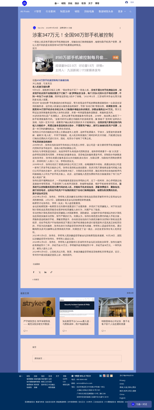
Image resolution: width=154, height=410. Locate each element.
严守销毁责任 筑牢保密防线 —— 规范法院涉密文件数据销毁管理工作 (37, 323)
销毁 (77, 11)
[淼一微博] (104, 376)
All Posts (24, 11)
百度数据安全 (30, 402)
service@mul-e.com (84, 383)
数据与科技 (40, 402)
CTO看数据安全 (110, 402)
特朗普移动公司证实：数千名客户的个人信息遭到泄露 (116, 322)
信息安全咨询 (50, 402)
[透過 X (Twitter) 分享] (39, 272)
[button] (130, 11)
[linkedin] (100, 376)
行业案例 (50, 11)
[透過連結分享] (51, 272)
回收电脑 (89, 11)
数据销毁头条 (106, 11)
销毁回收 (120, 402)
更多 (120, 11)
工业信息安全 (98, 402)
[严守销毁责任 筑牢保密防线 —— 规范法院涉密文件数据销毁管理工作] (38, 307)
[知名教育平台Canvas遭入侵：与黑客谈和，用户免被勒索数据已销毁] (77, 307)
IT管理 (37, 11)
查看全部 (130, 293)
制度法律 (65, 11)
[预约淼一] (111, 376)
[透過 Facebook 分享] (33, 272)
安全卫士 (81, 402)
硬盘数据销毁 (61, 402)
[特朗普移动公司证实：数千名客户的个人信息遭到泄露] (116, 307)
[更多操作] (120, 27)
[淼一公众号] (108, 376)
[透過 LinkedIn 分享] (45, 272)
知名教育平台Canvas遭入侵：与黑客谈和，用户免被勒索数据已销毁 (77, 323)
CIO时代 (89, 402)
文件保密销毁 (72, 402)
